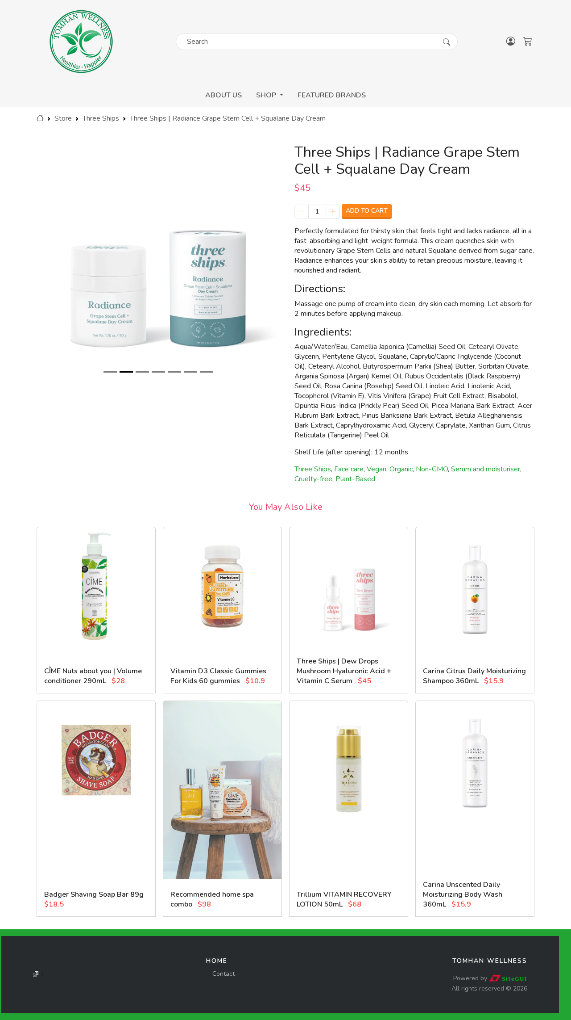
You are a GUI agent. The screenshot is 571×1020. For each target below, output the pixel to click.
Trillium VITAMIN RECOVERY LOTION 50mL (344, 899)
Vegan (376, 469)
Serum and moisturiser (485, 469)
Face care (349, 469)
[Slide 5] (174, 372)
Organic (401, 469)
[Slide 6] (190, 372)
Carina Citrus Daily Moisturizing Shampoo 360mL (474, 676)
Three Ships (101, 118)
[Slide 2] (126, 372)
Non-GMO (432, 469)
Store (63, 118)
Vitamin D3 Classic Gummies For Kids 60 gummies (218, 676)
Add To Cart (367, 210)
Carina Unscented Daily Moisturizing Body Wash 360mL (462, 894)
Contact (223, 974)
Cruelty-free (313, 479)
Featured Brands (332, 95)
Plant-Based (355, 479)
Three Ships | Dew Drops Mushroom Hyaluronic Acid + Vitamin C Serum (344, 671)
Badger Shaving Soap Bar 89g (94, 894)
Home (217, 961)
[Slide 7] (206, 372)
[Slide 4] (158, 372)
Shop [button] (267, 95)
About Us (223, 95)
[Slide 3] (142, 372)
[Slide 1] (110, 372)
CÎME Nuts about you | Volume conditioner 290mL (93, 676)
